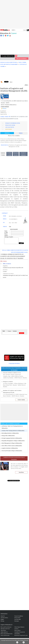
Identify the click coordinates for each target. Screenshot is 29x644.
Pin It (11, 82)
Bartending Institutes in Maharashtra (10, 433)
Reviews (4, 108)
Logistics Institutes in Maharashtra (10, 448)
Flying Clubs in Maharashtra (8, 435)
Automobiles (17, 633)
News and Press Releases (6, 627)
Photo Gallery (17, 630)
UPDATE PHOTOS (4, 145)
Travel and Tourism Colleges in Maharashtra (12, 450)
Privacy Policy (17, 617)
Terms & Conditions (18, 616)
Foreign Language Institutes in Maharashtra (12, 438)
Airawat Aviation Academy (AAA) (12, 372)
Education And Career (5, 628)
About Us (3, 616)
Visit (10, 226)
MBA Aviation (3, 261)
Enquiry (2, 619)
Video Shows (3, 630)
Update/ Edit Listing (10, 125)
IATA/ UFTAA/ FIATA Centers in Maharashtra (12, 445)
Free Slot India (17, 619)
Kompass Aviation (8, 381)
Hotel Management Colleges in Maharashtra (12, 443)
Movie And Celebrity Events (6, 633)
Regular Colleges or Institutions (8, 62)
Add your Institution (21, 58)
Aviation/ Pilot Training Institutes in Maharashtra (13, 430)
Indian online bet (4, 632)
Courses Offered (4, 116)
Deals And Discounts (5, 635)
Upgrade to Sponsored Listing (12, 123)
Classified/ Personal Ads (19, 632)
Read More (21, 472)
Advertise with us (4, 617)
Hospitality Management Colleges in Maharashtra (13, 440)
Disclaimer (16, 621)
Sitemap (2, 621)
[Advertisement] (14, 14)
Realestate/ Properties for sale (21, 635)
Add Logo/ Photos (9, 127)
